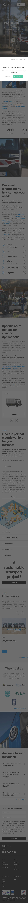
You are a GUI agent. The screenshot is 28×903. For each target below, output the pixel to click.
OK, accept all (18, 76)
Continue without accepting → (18, 59)
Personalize (8, 76)
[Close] (14, 451)
